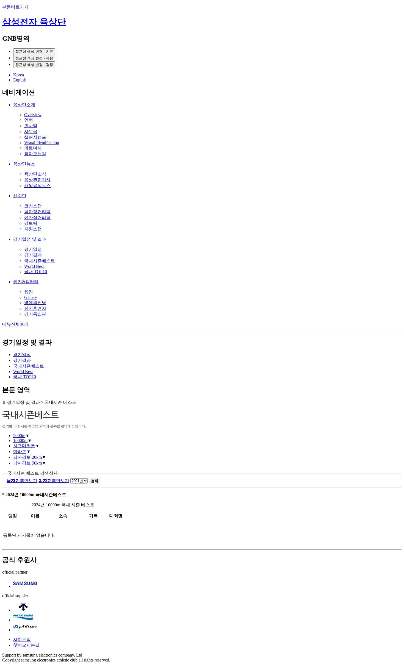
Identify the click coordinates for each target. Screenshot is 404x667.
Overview (32, 114)
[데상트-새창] (23, 610)
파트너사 (33, 148)
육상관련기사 (37, 179)
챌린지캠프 (35, 137)
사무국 (30, 131)
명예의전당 (35, 302)
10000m (20, 440)
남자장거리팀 (37, 211)
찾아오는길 (35, 153)
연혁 (28, 120)
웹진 (28, 292)
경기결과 (33, 255)
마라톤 (19, 451)
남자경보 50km (27, 463)
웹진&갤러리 (25, 281)
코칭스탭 (33, 206)
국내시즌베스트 (39, 261)
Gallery (30, 297)
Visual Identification (41, 142)
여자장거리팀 (37, 217)
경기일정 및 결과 (29, 239)
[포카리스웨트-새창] (23, 620)
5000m (19, 435)
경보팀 (30, 223)
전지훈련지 (35, 308)
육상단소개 (24, 104)
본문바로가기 (15, 7)
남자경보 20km (27, 457)
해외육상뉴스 (37, 185)
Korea (18, 75)
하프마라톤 (24, 445)
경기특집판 (35, 314)
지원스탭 (33, 229)
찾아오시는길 (26, 645)
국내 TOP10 (35, 271)
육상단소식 (35, 174)
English (19, 79)
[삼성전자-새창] (25, 586)
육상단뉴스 (24, 164)
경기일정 (33, 249)
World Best (34, 266)
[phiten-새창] (25, 629)
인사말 (30, 125)
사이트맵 (22, 639)
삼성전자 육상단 (34, 22)
